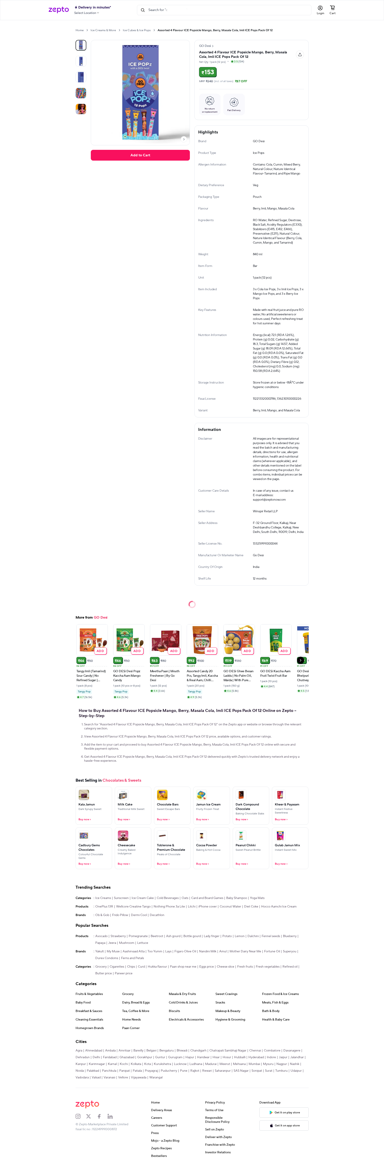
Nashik (294, 1064)
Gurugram (175, 1057)
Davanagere (291, 1051)
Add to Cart (140, 155)
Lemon (240, 936)
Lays (168, 951)
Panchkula (109, 1071)
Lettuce (142, 943)
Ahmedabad (93, 1051)
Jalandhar (297, 1057)
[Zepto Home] (59, 10)
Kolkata (136, 1064)
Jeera (112, 943)
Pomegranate (138, 936)
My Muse (113, 951)
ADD (100, 651)
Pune (183, 1071)
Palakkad (93, 1071)
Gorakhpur (144, 1057)
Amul (223, 951)
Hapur (189, 1057)
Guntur (160, 1057)
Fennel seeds (271, 936)
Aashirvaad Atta (134, 951)
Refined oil (289, 967)
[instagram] (81, 1116)
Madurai (211, 1064)
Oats (185, 898)
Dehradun (83, 1057)
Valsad (96, 1077)
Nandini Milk (207, 951)
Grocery (101, 967)
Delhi (96, 1057)
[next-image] (184, 139)
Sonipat (257, 1071)
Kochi (124, 1064)
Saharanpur (223, 1071)
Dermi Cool (139, 915)
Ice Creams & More (103, 30)
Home (80, 30)
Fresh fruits (245, 967)
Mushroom (126, 943)
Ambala (110, 1051)
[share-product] (300, 54)
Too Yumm (155, 951)
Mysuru (268, 1064)
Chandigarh (198, 1051)
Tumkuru (281, 1071)
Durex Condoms (106, 958)
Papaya (100, 943)
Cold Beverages (168, 898)
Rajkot (194, 1071)
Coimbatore (272, 1051)
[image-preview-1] (81, 61)
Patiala (137, 1071)
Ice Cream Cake (143, 898)
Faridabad (110, 1057)
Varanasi (109, 1077)
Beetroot (157, 936)
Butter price (103, 973)
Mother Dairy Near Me (245, 951)
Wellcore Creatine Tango (133, 907)
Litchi (191, 907)
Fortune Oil (272, 951)
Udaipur (296, 1071)
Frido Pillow (120, 915)
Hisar (216, 1057)
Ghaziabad (126, 1057)
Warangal (156, 1077)
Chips (131, 967)
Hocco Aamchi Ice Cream (279, 907)
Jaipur (283, 1057)
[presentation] (87, 30)
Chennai (255, 1051)
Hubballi (239, 1057)
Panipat (124, 1071)
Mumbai (254, 1064)
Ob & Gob (102, 915)
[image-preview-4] (81, 109)
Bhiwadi (182, 1051)
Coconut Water (230, 907)
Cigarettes (117, 967)
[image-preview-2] (81, 77)
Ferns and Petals (132, 958)
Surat (268, 1071)
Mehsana (239, 1064)
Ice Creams (103, 898)
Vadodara (82, 1077)
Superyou (289, 951)
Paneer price (123, 973)
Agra (79, 1051)
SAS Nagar (241, 1071)
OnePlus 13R (104, 907)
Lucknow (180, 1064)
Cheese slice (225, 967)
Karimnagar (97, 1064)
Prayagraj (151, 1071)
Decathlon (157, 915)
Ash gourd (173, 936)
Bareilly (138, 1051)
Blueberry (290, 936)
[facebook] (102, 1116)
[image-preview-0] (81, 45)
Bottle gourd (192, 936)
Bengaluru (166, 1051)
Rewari (207, 1071)
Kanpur (81, 1064)
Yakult (99, 951)
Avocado (101, 936)
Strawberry (118, 936)
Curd (141, 967)
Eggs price (206, 967)
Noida (80, 1071)
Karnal (112, 1064)
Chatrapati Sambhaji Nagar (227, 1051)
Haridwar (203, 1057)
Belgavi (151, 1051)
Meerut (224, 1064)
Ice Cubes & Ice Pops (137, 30)
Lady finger (211, 936)
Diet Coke (251, 907)
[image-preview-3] (81, 93)
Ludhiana (195, 1064)
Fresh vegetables (268, 967)
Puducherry (169, 1071)
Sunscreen (121, 898)
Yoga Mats (257, 898)
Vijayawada (138, 1077)
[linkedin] (113, 1116)
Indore (271, 1057)
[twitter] (91, 1116)
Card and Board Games (207, 898)
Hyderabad (256, 1057)
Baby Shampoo (236, 898)
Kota (147, 1064)
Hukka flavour (157, 967)
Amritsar (124, 1051)
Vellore (123, 1077)
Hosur (227, 1057)
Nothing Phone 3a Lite (169, 907)
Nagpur (281, 1064)
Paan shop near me (183, 967)
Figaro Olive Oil (185, 951)
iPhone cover (207, 907)
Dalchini (253, 936)
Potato (227, 936)
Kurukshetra (162, 1064)
